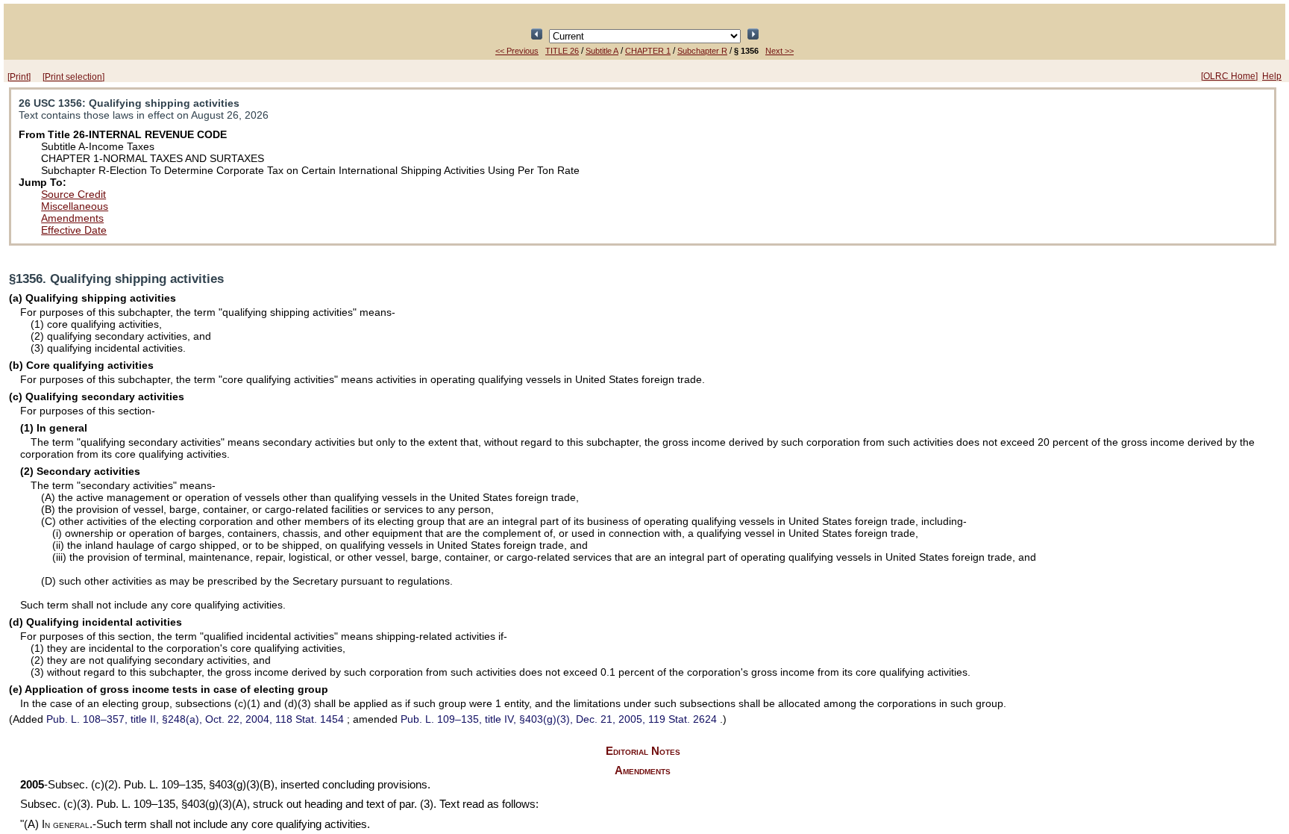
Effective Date (74, 230)
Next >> (779, 50)
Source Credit (73, 194)
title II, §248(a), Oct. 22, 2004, (195, 719)
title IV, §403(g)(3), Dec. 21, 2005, (559, 719)
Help (1272, 76)
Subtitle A (602, 50)
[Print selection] (73, 77)
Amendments (72, 218)
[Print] (19, 77)
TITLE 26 (562, 50)
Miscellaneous (74, 206)
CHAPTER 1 (648, 50)
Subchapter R (702, 50)
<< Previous (517, 50)
